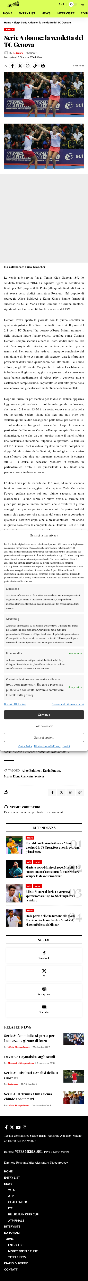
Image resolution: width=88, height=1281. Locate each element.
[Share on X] (20, 65)
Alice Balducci (31, 771)
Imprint (66, 746)
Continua (44, 715)
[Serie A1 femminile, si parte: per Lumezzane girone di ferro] (73, 1039)
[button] (53, 4)
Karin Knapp (51, 771)
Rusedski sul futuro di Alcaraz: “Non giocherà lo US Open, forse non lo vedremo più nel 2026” (53, 847)
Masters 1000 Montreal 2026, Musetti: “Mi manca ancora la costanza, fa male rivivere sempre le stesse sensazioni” (52, 871)
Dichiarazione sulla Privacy (47, 746)
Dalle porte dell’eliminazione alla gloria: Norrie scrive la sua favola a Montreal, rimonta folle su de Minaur (51, 920)
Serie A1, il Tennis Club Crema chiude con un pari (28, 1096)
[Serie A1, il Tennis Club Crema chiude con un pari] (73, 1097)
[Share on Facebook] (12, 65)
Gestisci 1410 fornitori (15, 703)
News (30, 837)
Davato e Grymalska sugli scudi (29, 1056)
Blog (16, 22)
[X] (44, 973)
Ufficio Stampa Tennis (18, 1047)
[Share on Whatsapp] (27, 65)
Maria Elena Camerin (18, 776)
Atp (29, 862)
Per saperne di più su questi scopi (68, 703)
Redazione (18, 52)
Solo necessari (44, 726)
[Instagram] (44, 991)
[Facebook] (44, 955)
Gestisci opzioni (44, 737)
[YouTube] (18, 1127)
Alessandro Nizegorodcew (21, 1063)
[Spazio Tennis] (14, 4)
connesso (26, 812)
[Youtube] (44, 1009)
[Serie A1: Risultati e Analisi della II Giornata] (73, 1076)
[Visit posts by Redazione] (6, 53)
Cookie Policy (25, 746)
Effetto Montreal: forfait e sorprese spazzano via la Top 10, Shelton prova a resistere (50, 896)
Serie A (9, 29)
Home (7, 22)
